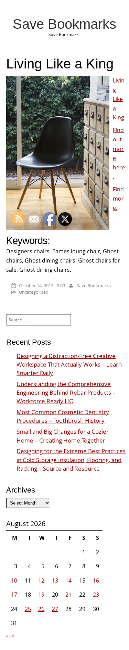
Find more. (118, 199)
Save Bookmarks (64, 23)
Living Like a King (119, 99)
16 (96, 580)
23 (96, 594)
